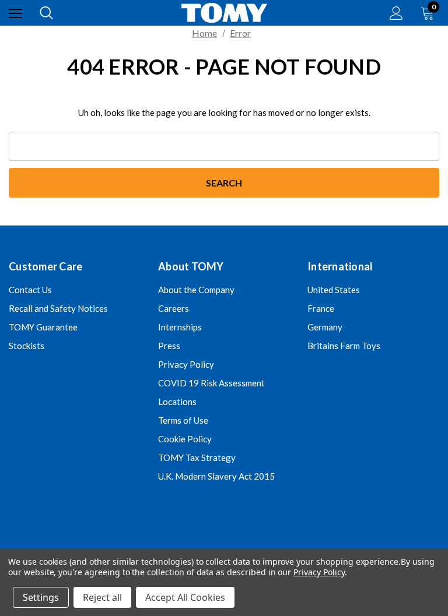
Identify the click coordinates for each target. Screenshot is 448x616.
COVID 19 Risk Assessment (211, 383)
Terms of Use (183, 420)
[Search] (46, 13)
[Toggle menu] (15, 13)
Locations (177, 401)
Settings (41, 597)
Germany (324, 327)
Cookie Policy (185, 439)
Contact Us (30, 289)
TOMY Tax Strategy (197, 457)
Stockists (26, 345)
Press (169, 345)
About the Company (196, 289)
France (320, 308)
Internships (180, 327)
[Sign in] (396, 13)
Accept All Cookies (185, 597)
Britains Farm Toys (343, 345)
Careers (173, 308)
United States (333, 289)
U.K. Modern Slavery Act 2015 (216, 476)
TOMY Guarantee (43, 327)
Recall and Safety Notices (58, 308)
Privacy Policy (186, 364)
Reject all (102, 597)
